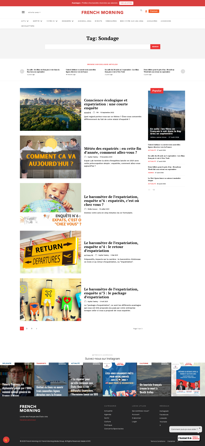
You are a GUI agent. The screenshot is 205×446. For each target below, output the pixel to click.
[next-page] (183, 71)
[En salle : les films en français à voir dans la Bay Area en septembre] (166, 115)
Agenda (151, 172)
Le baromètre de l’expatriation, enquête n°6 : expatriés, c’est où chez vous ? (111, 200)
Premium (154, 11)
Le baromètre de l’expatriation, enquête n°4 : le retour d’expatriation (111, 246)
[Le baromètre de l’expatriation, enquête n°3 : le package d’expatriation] (50, 299)
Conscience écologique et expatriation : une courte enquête (106, 104)
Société (87, 113)
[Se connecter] (146, 11)
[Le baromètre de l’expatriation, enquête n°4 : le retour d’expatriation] (50, 252)
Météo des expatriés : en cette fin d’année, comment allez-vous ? (112, 150)
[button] (141, 10)
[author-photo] (94, 112)
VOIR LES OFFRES (126, 3)
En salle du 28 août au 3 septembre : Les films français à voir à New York (122, 70)
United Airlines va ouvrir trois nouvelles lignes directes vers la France (81, 70)
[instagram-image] (17, 379)
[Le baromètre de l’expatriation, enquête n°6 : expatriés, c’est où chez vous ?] (50, 204)
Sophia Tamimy (93, 157)
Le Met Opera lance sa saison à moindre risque (164, 179)
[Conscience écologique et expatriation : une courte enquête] (50, 109)
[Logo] (60, 408)
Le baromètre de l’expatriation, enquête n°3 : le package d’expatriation (111, 293)
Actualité (88, 255)
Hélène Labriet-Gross (158, 137)
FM (97, 112)
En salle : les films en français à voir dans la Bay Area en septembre (43, 70)
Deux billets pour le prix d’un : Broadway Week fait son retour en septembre (159, 70)
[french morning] (102, 12)
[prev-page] (22, 71)
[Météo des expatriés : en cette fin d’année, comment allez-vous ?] (50, 157)
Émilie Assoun (93, 209)
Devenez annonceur (28, 420)
